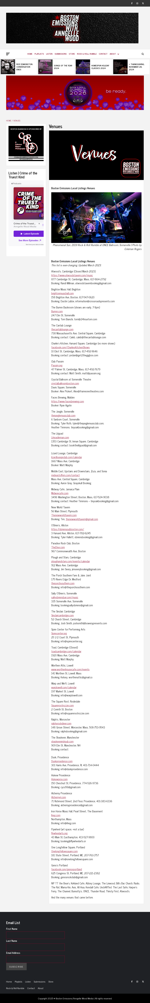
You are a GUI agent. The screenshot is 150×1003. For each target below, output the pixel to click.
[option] (19, 66)
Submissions (61, 53)
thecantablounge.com (62, 329)
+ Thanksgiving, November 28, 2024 (99, 66)
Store (72, 53)
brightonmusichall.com (62, 293)
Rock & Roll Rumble (87, 53)
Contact (103, 53)
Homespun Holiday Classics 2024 (63, 67)
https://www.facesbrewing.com (67, 401)
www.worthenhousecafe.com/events (70, 669)
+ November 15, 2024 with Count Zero (137, 66)
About (113, 53)
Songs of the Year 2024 (25, 67)
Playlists (39, 53)
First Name (11, 929)
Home (29, 53)
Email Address (13, 953)
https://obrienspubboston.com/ (67, 529)
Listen (49, 53)
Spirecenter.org (59, 633)
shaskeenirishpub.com (62, 741)
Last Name (11, 941)
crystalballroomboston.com (65, 383)
